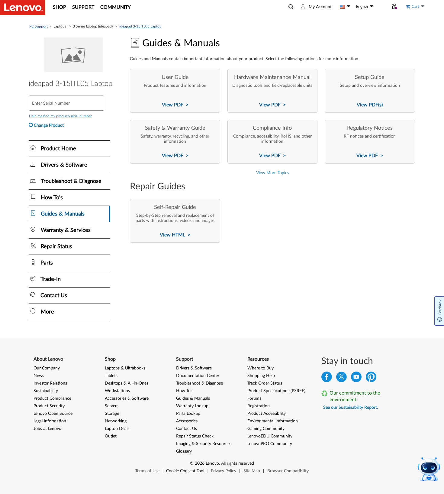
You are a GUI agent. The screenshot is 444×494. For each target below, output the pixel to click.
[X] (341, 378)
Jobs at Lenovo (47, 429)
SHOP (59, 7)
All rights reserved (237, 463)
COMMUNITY (115, 7)
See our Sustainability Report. (350, 407)
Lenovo (212, 463)
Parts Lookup (188, 413)
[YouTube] (356, 378)
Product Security (49, 406)
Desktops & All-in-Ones (126, 383)
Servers (111, 406)
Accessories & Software (127, 398)
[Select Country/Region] (345, 6)
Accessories (187, 421)
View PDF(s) (370, 104)
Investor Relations (50, 383)
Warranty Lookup (192, 406)
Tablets (111, 376)
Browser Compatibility (288, 471)
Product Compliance (52, 398)
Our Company (47, 368)
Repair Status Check (195, 436)
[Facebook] (326, 378)
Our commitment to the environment (355, 396)
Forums (254, 398)
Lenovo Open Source (53, 413)
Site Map (251, 471)
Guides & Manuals (193, 398)
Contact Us (186, 429)
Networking (116, 421)
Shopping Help (261, 376)
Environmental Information (272, 421)
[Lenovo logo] (22, 7)
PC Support (38, 26)
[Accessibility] (381, 7)
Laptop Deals (117, 429)
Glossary (184, 451)
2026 (199, 463)
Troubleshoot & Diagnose (199, 383)
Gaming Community (266, 429)
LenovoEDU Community (269, 436)
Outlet (111, 436)
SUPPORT (83, 7)
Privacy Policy (223, 471)
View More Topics (272, 173)
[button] (290, 7)
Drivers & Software (194, 368)
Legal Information (50, 421)
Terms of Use (147, 471)
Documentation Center (197, 376)
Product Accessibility (266, 413)
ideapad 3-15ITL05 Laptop (140, 26)
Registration (258, 406)
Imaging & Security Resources (203, 444)
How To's (184, 391)
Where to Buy (260, 368)
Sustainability (46, 391)
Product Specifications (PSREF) (276, 391)
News (39, 376)
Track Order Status (264, 383)
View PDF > (175, 104)
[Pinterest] (371, 378)
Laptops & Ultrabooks (125, 368)
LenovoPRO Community (269, 444)
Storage (112, 413)
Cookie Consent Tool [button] (185, 471)
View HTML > (175, 234)
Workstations (117, 391)
